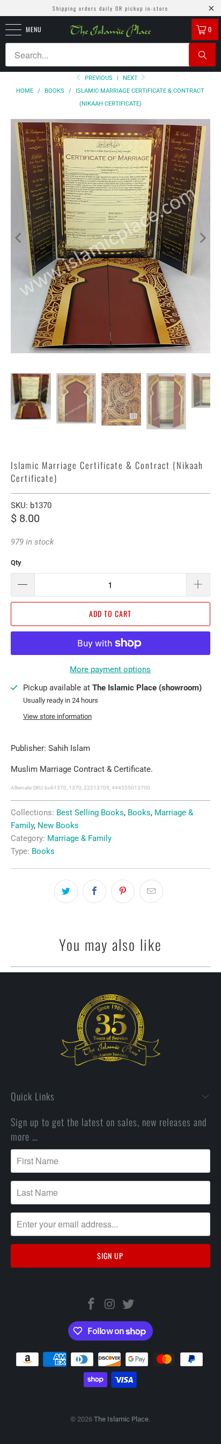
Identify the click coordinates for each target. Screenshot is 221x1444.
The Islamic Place (121, 1419)
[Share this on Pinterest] (123, 891)
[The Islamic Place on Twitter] (129, 1305)
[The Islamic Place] (110, 31)
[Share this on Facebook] (94, 891)
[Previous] (18, 238)
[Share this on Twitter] (66, 891)
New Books (58, 825)
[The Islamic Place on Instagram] (110, 1305)
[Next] (202, 238)
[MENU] (7, 29)
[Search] (202, 54)
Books (139, 812)
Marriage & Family (79, 838)
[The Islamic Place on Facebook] (91, 1305)
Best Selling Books (90, 812)
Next (131, 78)
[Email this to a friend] (151, 891)
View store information (57, 716)
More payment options (110, 669)
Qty (16, 563)
